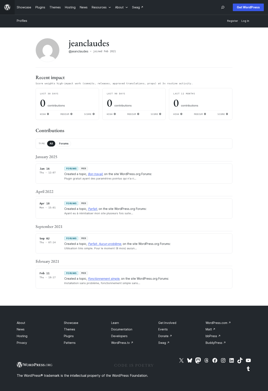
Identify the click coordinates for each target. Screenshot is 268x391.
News (20, 329)
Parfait (92, 208)
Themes (69, 329)
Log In (245, 20)
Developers (119, 336)
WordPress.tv (122, 342)
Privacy (22, 342)
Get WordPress (248, 7)
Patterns (70, 342)
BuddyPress (216, 342)
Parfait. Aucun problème (104, 244)
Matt (210, 329)
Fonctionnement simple (103, 278)
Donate (165, 336)
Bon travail (95, 174)
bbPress (213, 336)
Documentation (121, 329)
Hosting (22, 336)
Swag (164, 342)
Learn (115, 323)
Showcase (71, 323)
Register (232, 20)
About (21, 323)
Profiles (22, 20)
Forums (63, 143)
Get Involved (167, 323)
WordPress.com (218, 323)
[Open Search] (223, 7)
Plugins (69, 336)
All (51, 143)
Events (163, 329)
